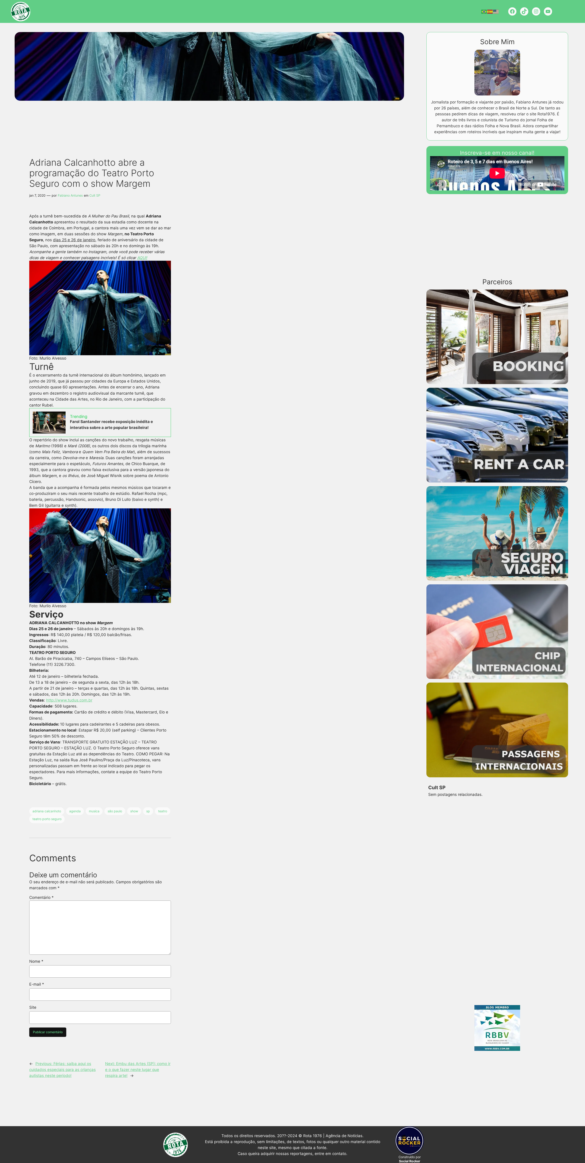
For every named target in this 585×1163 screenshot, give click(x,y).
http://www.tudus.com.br (69, 700)
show (134, 811)
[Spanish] (490, 11)
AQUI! (142, 257)
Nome (36, 961)
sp (148, 811)
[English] (496, 11)
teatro (162, 811)
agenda (75, 811)
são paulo (115, 811)
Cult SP (94, 195)
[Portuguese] (484, 11)
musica (94, 811)
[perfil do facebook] (512, 11)
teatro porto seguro (46, 819)
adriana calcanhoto (46, 811)
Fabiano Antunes (70, 195)
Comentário (41, 897)
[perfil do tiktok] (524, 11)
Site (32, 1007)
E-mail (36, 984)
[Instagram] (536, 11)
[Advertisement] (108, 118)
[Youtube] (548, 11)
